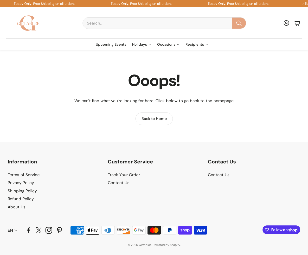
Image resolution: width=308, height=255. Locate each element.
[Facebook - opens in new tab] (28, 230)
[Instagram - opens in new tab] (48, 230)
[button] (164, 23)
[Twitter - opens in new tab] (39, 230)
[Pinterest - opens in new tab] (59, 230)
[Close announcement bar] (303, 3)
